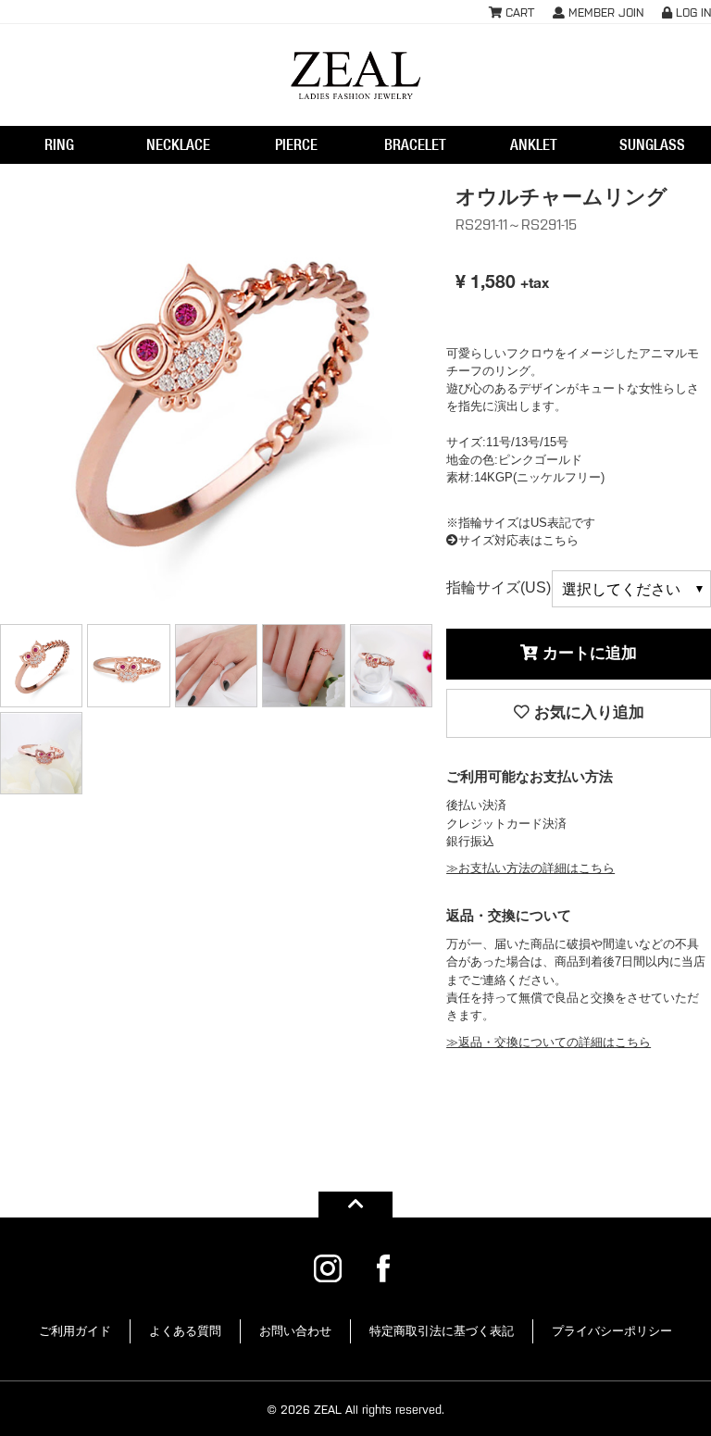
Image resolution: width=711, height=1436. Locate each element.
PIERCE (296, 144)
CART (518, 11)
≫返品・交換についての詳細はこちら (548, 1042)
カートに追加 (587, 653)
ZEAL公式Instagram (328, 1268)
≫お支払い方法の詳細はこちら (530, 868)
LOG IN (691, 11)
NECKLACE (178, 144)
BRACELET (415, 144)
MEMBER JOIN (604, 11)
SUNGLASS (652, 144)
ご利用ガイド (75, 1331)
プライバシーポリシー (612, 1331)
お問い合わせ (295, 1331)
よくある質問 (185, 1331)
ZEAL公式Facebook (383, 1268)
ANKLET (533, 144)
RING (59, 144)
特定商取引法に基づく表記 (441, 1331)
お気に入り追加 (587, 712)
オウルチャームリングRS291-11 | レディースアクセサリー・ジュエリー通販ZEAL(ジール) (355, 75)
